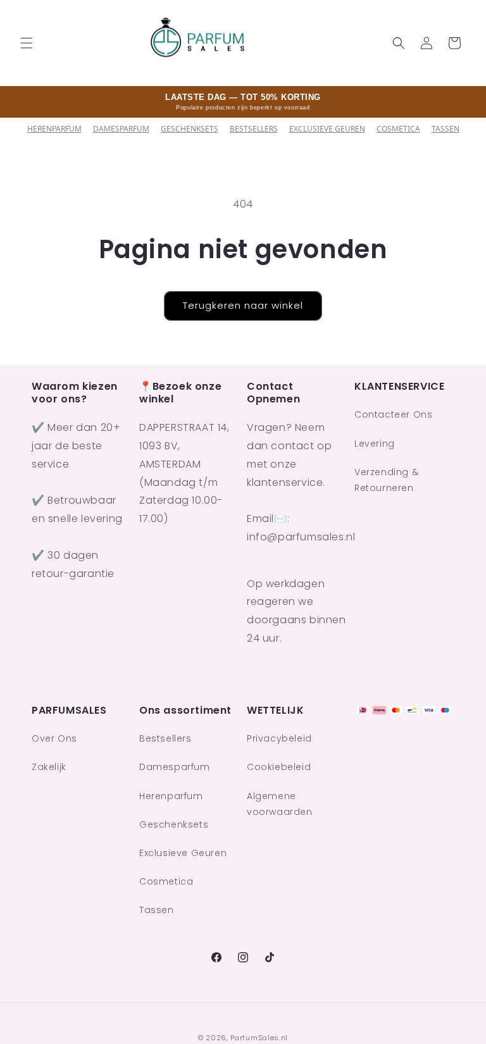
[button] (26, 43)
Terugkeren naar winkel (243, 305)
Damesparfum (121, 128)
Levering (374, 443)
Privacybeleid (279, 738)
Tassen (445, 128)
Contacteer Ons (393, 414)
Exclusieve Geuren (327, 128)
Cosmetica (398, 128)
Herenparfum (54, 128)
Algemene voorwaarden (280, 804)
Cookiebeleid (279, 767)
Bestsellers (165, 738)
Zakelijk (49, 767)
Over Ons (54, 738)
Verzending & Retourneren (386, 480)
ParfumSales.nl (259, 1038)
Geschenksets (189, 128)
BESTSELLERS (254, 128)
